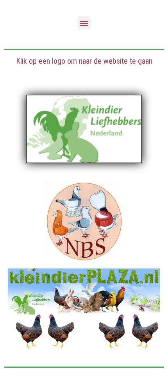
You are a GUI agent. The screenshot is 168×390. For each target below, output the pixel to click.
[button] (84, 22)
